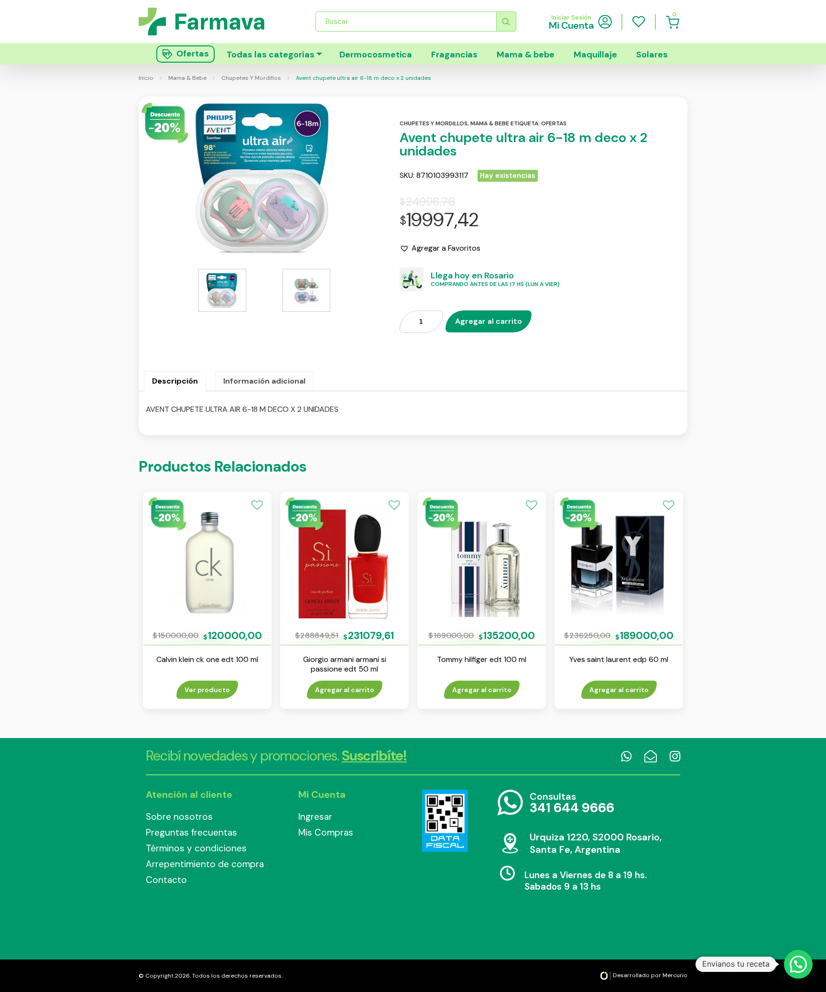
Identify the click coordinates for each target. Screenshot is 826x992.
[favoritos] (638, 21)
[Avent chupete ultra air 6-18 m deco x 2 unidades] (264, 178)
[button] (440, 248)
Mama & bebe (525, 54)
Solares (652, 54)
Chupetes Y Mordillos (251, 78)
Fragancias (454, 54)
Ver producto (207, 689)
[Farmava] (208, 21)
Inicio (146, 78)
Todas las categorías (271, 54)
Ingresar (315, 817)
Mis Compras (325, 832)
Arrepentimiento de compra (205, 864)
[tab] (175, 381)
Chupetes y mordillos (433, 123)
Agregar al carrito (488, 321)
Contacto (166, 880)
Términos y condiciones (196, 848)
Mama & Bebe (187, 78)
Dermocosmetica (375, 54)
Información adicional (264, 381)
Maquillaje (595, 54)
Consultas (572, 803)
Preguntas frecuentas (191, 832)
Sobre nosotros (179, 817)
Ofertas (553, 123)
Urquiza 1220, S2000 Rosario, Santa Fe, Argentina (596, 843)
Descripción (175, 381)
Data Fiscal (444, 821)
